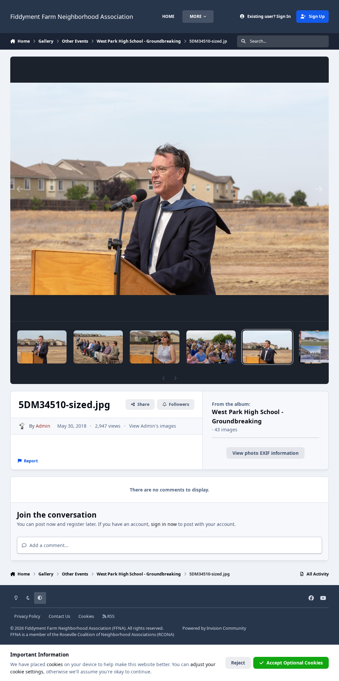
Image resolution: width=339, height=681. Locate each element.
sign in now (164, 524)
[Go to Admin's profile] (22, 426)
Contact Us (59, 616)
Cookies (86, 616)
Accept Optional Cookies (294, 663)
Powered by (214, 628)
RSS (110, 616)
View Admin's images (152, 426)
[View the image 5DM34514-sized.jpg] (211, 346)
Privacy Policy (27, 616)
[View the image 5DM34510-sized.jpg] (267, 346)
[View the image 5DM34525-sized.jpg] (98, 346)
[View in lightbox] (169, 189)
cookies (55, 664)
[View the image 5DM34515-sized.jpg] (154, 346)
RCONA (165, 634)
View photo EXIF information (265, 453)
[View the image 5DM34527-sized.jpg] (42, 346)
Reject (238, 663)
